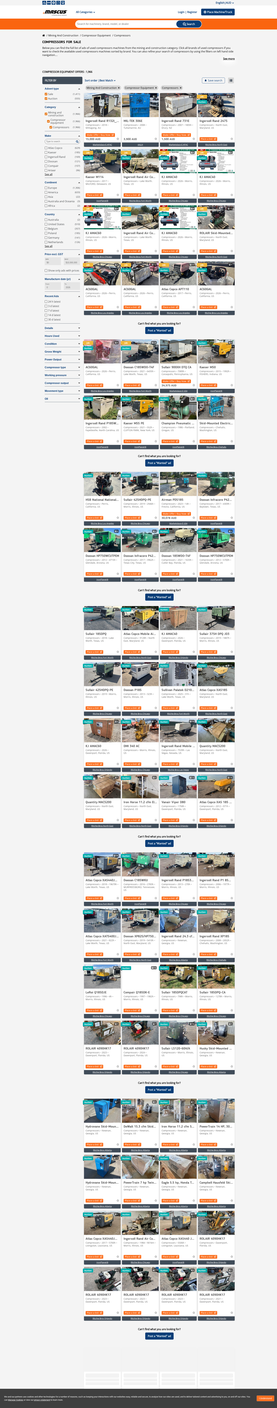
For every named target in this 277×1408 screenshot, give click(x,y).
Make (48, 135)
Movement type (54, 391)
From (47, 284)
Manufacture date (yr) (58, 279)
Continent (51, 182)
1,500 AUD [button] (168, 139)
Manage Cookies (15, 1400)
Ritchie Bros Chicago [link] (178, 200)
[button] (62, 80)
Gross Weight (53, 351)
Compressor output (57, 383)
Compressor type (55, 367)
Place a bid (207, 138)
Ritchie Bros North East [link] (216, 144)
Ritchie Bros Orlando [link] (178, 657)
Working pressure (56, 375)
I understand (265, 1398)
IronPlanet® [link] (102, 200)
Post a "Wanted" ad (159, 330)
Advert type (52, 88)
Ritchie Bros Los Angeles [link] (102, 312)
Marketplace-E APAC (102, 144)
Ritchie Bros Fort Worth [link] (140, 200)
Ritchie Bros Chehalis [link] (216, 447)
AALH (140, 144)
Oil (46, 398)
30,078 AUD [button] (169, 518)
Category (50, 107)
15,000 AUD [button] (93, 139)
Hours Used (52, 336)
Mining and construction (63, 35)
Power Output (53, 359)
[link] (102, 105)
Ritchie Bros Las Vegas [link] (178, 769)
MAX (66, 259)
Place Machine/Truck (219, 12)
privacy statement (42, 1400)
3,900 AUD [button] (130, 139)
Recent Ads (52, 296)
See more (229, 58)
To (66, 284)
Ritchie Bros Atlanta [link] (178, 959)
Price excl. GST (54, 254)
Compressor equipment (96, 35)
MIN (47, 259)
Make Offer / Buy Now (98, 134)
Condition (51, 343)
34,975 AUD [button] (169, 385)
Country (50, 214)
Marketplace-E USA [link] (178, 390)
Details (49, 328)
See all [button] (48, 174)
